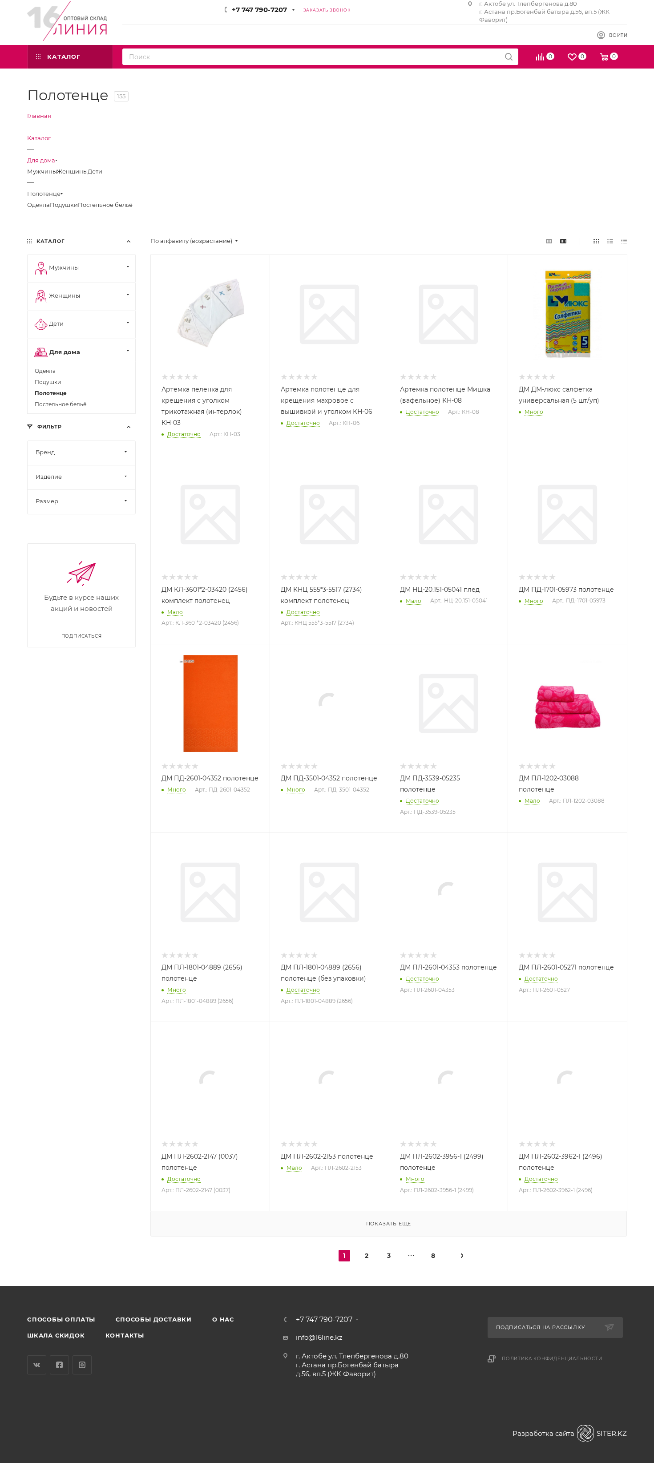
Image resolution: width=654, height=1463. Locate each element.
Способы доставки (154, 1319)
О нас (223, 1319)
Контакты (124, 1335)
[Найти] (508, 56)
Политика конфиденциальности (552, 1359)
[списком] (610, 241)
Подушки (64, 204)
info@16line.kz (319, 1337)
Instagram (82, 1364)
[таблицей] (624, 241)
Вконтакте (36, 1364)
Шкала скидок (56, 1335)
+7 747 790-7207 (259, 9)
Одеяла (38, 204)
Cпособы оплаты (61, 1319)
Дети (95, 171)
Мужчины (42, 171)
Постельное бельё (105, 204)
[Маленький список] (549, 241)
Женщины (72, 171)
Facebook (59, 1364)
